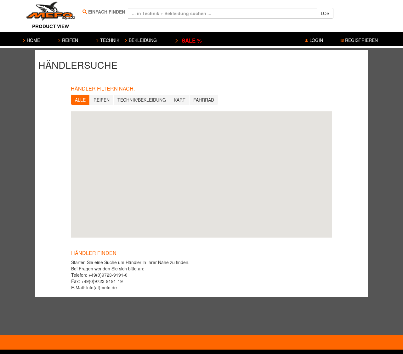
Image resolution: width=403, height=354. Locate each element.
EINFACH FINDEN (106, 12)
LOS (325, 13)
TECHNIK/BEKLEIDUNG (141, 100)
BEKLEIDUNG (142, 40)
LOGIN (315, 40)
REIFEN (69, 40)
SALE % (190, 40)
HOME (33, 40)
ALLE (80, 100)
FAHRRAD (203, 100)
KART (179, 100)
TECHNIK (109, 40)
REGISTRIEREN (361, 40)
